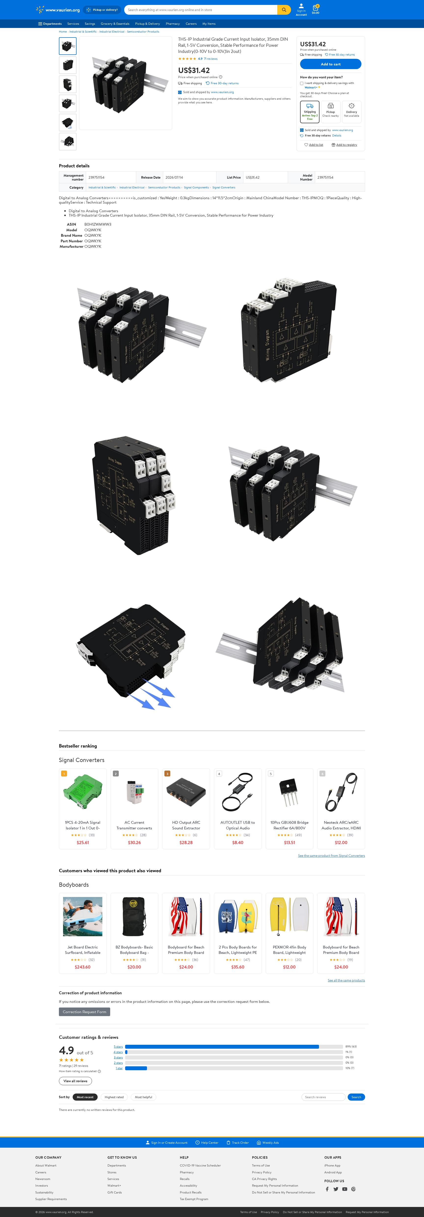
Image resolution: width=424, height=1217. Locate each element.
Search (356, 1097)
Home (63, 31)
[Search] (284, 10)
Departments (52, 23)
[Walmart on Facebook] (327, 1189)
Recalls (184, 1179)
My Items (208, 23)
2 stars (118, 1063)
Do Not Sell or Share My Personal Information (283, 1192)
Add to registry (346, 145)
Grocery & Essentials (115, 23)
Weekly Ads (271, 1142)
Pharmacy (173, 23)
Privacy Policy (262, 1172)
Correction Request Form (84, 1011)
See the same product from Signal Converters (331, 855)
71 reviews (210, 59)
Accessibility (188, 1185)
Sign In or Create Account (169, 1142)
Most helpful (143, 1097)
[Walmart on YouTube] (344, 1189)
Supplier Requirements (51, 1199)
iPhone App (332, 1165)
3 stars (118, 1057)
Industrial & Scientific (83, 31)
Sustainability (44, 1192)
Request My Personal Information (275, 1185)
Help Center (209, 1142)
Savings (90, 23)
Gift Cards (114, 1192)
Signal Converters (223, 187)
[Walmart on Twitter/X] (336, 1189)
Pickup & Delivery (147, 23)
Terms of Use (261, 1165)
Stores (111, 1172)
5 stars (118, 1046)
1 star (119, 1068)
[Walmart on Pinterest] (353, 1189)
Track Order (240, 1142)
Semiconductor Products (143, 31)
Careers (191, 23)
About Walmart (45, 1165)
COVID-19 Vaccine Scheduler (200, 1165)
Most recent (85, 1097)
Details (336, 135)
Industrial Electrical (111, 31)
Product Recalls (190, 1192)
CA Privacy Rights (264, 1179)
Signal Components (196, 187)
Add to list (316, 145)
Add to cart (331, 64)
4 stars (118, 1052)
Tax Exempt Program (194, 1199)
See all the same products (346, 980)
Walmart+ (114, 1185)
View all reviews (75, 1081)
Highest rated (114, 1097)
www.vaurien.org (222, 92)
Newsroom (42, 1179)
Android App (333, 1172)
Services (73, 23)
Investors (41, 1185)
